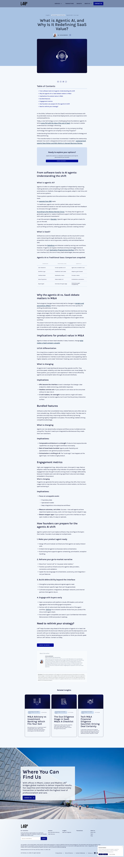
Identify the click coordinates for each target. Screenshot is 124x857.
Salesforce (51, 245)
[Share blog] (66, 82)
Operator (54, 219)
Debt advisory (51, 834)
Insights (64, 830)
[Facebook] (61, 82)
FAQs (92, 835)
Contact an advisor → (62, 160)
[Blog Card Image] (37, 702)
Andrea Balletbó (64, 35)
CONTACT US (27, 797)
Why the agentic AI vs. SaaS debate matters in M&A (55, 93)
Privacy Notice (58, 853)
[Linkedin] (70, 35)
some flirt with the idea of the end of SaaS (55, 123)
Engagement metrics (46, 101)
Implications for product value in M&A (51, 96)
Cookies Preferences (80, 853)
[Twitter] (63, 82)
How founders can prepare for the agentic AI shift (55, 104)
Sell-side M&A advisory (53, 832)
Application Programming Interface (62, 250)
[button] (58, 3)
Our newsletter (24, 830)
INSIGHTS (79, 3)
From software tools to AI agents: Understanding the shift (57, 91)
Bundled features (45, 98)
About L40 (93, 832)
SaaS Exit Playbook (66, 832)
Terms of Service (69, 853)
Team (92, 834)
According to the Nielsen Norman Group (50, 212)
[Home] (24, 3)
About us (93, 830)
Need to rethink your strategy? (49, 106)
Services (50, 830)
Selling (48, 609)
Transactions (69, 3)
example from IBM (45, 201)
